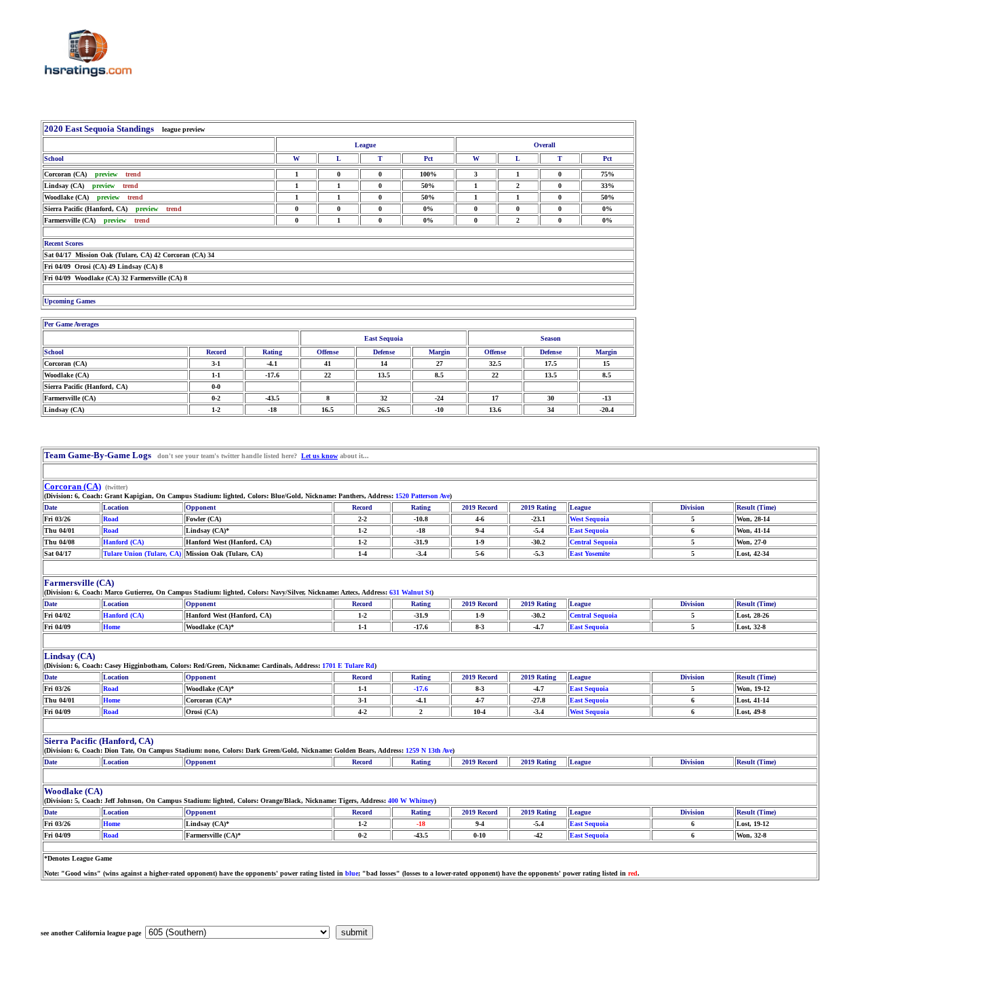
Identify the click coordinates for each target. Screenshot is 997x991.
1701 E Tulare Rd (348, 665)
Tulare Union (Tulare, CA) (142, 553)
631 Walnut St (410, 592)
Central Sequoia (593, 542)
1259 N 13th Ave (429, 750)
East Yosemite (590, 553)
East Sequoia (589, 530)
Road (111, 519)
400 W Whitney (411, 800)
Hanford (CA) (123, 542)
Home (111, 627)
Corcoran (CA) (72, 486)
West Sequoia (589, 519)
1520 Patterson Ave (422, 496)
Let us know (319, 456)
